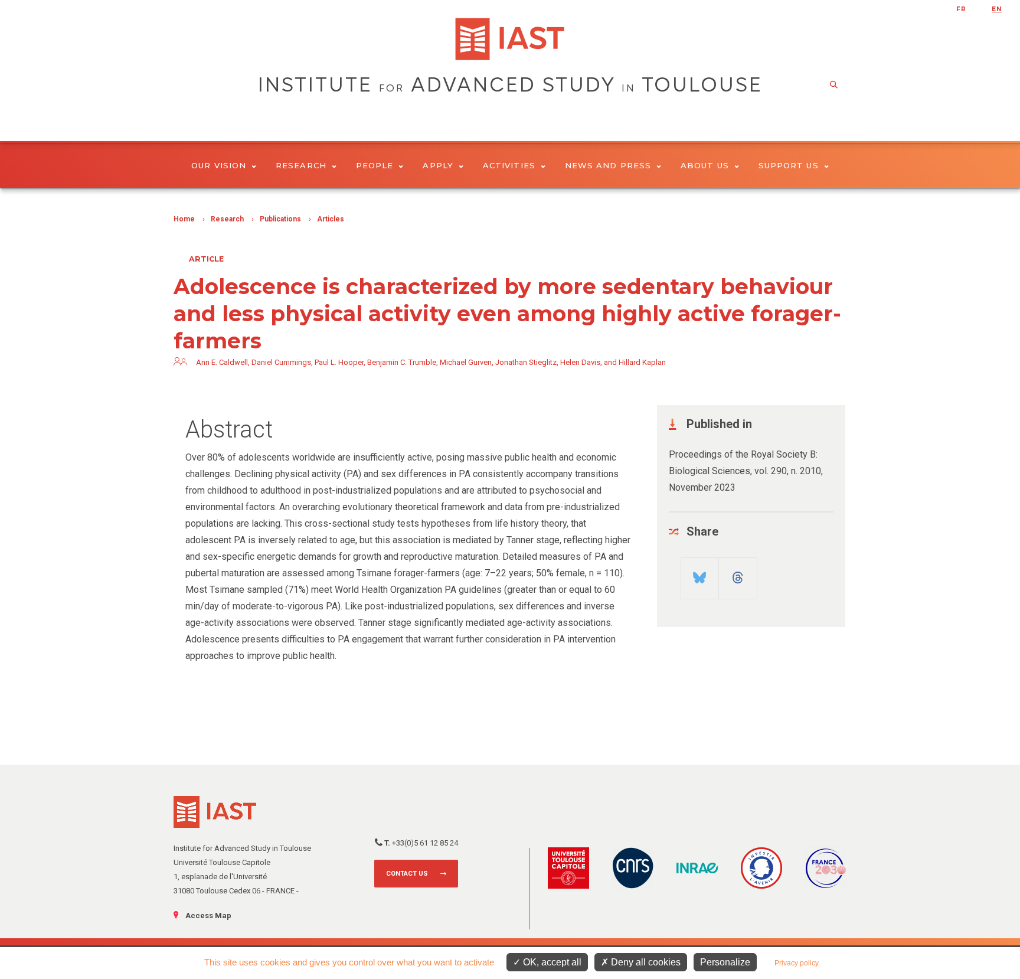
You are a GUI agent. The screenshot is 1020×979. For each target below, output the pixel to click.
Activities (509, 165)
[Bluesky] (699, 573)
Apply (438, 165)
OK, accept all (551, 962)
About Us (705, 165)
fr (961, 9)
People (374, 165)
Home (184, 219)
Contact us (407, 873)
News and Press (608, 165)
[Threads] (738, 573)
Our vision (218, 165)
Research (301, 165)
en (997, 9)
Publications (280, 219)
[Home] (510, 39)
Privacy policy (796, 963)
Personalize (725, 962)
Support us (789, 165)
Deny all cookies (645, 962)
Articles (330, 219)
